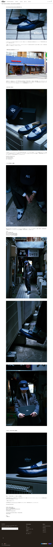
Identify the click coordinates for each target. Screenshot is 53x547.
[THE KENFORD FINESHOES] (3, 2)
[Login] (49, 1)
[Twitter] (7, 516)
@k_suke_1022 (15, 233)
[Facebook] (6, 516)
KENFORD (16, 1)
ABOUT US (25, 1)
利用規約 (27, 530)
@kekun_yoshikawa (14, 234)
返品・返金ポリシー (28, 533)
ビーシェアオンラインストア (14, 502)
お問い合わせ (28, 527)
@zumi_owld (11, 232)
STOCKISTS (29, 1)
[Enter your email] (17, 528)
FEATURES (21, 1)
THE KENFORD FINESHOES (10, 1)
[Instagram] (3, 538)
